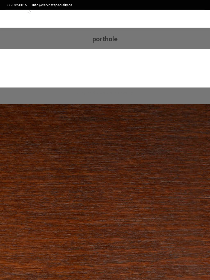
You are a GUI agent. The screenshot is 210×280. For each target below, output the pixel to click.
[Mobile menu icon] (192, 19)
